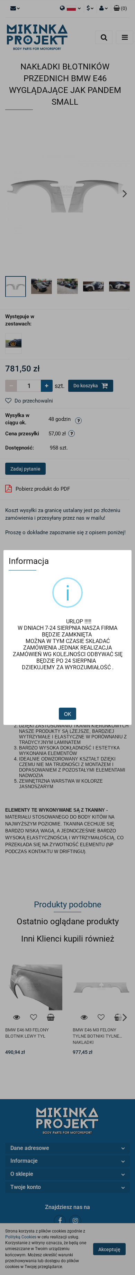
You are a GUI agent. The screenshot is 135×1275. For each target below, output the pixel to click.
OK (67, 713)
